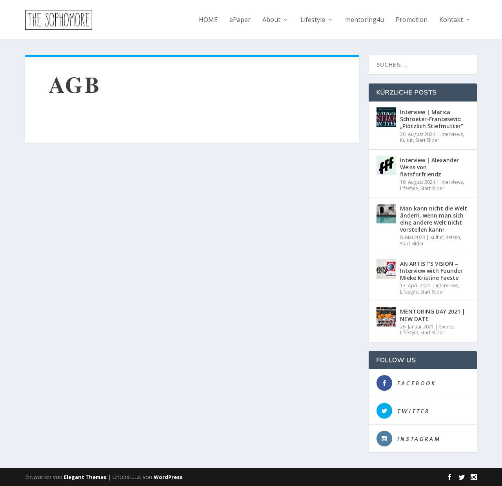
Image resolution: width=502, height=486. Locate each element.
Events (446, 326)
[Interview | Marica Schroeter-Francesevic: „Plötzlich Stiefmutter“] (386, 117)
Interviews (451, 134)
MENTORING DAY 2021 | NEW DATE (432, 315)
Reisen (453, 237)
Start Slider (427, 140)
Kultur (406, 140)
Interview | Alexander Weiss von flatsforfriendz (429, 167)
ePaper (240, 20)
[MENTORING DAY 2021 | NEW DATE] (386, 316)
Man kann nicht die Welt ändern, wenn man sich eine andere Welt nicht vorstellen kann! (433, 219)
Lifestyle (312, 20)
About (271, 20)
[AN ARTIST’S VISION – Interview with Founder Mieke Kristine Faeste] (386, 269)
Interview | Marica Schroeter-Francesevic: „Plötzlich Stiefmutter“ (431, 119)
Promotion (411, 20)
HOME (208, 20)
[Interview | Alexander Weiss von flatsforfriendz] (386, 165)
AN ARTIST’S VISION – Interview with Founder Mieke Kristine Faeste (431, 270)
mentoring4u (364, 20)
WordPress (168, 477)
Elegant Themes (85, 477)
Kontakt (451, 20)
